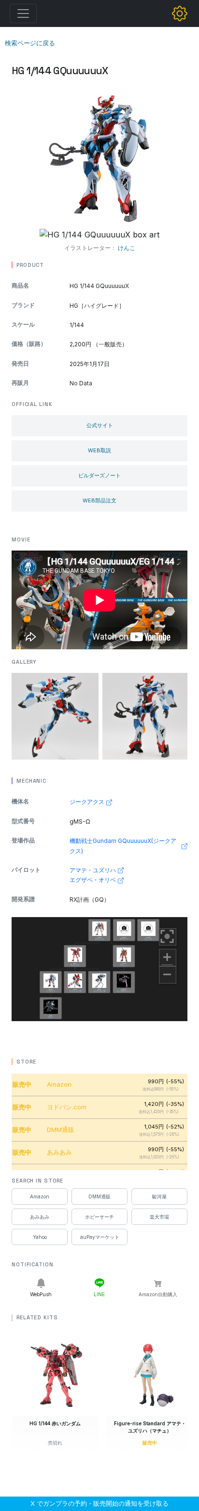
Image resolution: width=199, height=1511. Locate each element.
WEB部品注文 (99, 500)
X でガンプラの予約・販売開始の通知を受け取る (99, 1503)
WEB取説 (99, 450)
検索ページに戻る (30, 43)
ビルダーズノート (99, 475)
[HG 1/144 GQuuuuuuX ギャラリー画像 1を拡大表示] (55, 716)
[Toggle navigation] (23, 13)
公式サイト (99, 425)
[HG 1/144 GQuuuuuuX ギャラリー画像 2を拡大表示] (145, 716)
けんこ (126, 247)
